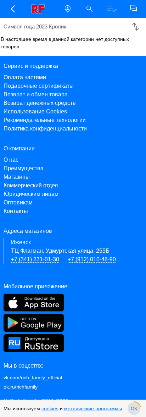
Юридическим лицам (31, 194)
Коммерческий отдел (31, 185)
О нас (11, 160)
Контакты (16, 211)
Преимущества (24, 168)
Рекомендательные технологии (45, 120)
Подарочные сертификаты (39, 86)
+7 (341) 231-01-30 (35, 259)
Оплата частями (25, 77)
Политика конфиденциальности (45, 128)
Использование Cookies (35, 111)
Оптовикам (18, 202)
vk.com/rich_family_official (33, 377)
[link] (40, 9)
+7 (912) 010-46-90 (92, 259)
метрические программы (93, 408)
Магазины (17, 177)
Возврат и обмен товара (36, 94)
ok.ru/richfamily (21, 387)
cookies (49, 408)
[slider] (134, 408)
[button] (12, 9)
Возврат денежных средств (40, 103)
